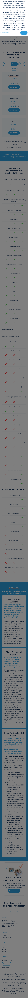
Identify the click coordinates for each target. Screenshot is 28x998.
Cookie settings (5, 32)
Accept (24, 33)
